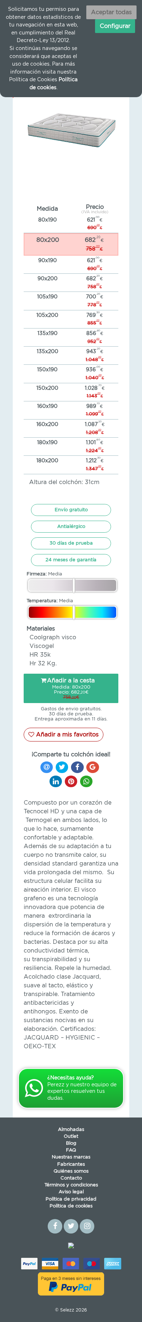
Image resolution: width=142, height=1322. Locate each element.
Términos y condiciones (71, 1185)
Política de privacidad (71, 1199)
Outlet (71, 1136)
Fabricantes (71, 1164)
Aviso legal (71, 1192)
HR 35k (40, 655)
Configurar (115, 26)
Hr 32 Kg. (43, 663)
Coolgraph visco (52, 637)
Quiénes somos (71, 1171)
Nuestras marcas (71, 1157)
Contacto (71, 1178)
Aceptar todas (111, 12)
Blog (71, 1143)
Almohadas (71, 1129)
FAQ (71, 1150)
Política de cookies (71, 1206)
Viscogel (41, 646)
